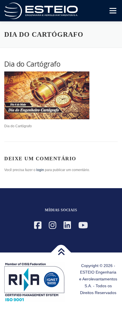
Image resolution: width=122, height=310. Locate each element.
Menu (112, 11)
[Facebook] (37, 225)
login (40, 170)
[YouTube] (83, 225)
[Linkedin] (67, 225)
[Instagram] (52, 225)
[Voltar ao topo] (61, 252)
